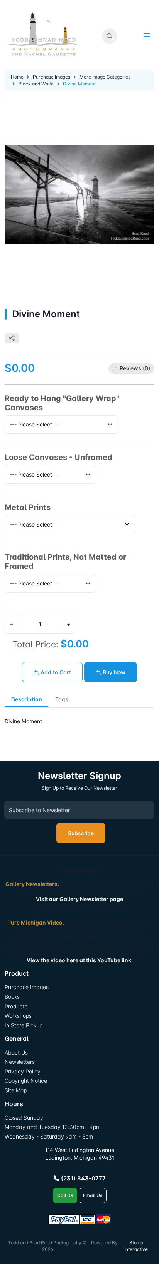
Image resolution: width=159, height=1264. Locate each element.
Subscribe (81, 833)
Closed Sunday (24, 1117)
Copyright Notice (26, 1080)
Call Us (65, 1195)
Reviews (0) (135, 368)
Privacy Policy (23, 1071)
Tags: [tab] (62, 699)
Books (12, 996)
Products (16, 1006)
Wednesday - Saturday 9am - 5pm (49, 1136)
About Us (16, 1052)
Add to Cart (55, 672)
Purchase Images (51, 77)
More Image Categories (105, 77)
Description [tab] (26, 699)
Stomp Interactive (136, 1246)
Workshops (18, 1015)
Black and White (36, 84)
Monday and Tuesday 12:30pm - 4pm (53, 1127)
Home (17, 77)
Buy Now (113, 672)
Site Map (16, 1090)
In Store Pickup (23, 1025)
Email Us (92, 1195)
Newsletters (20, 1061)
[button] (109, 36)
